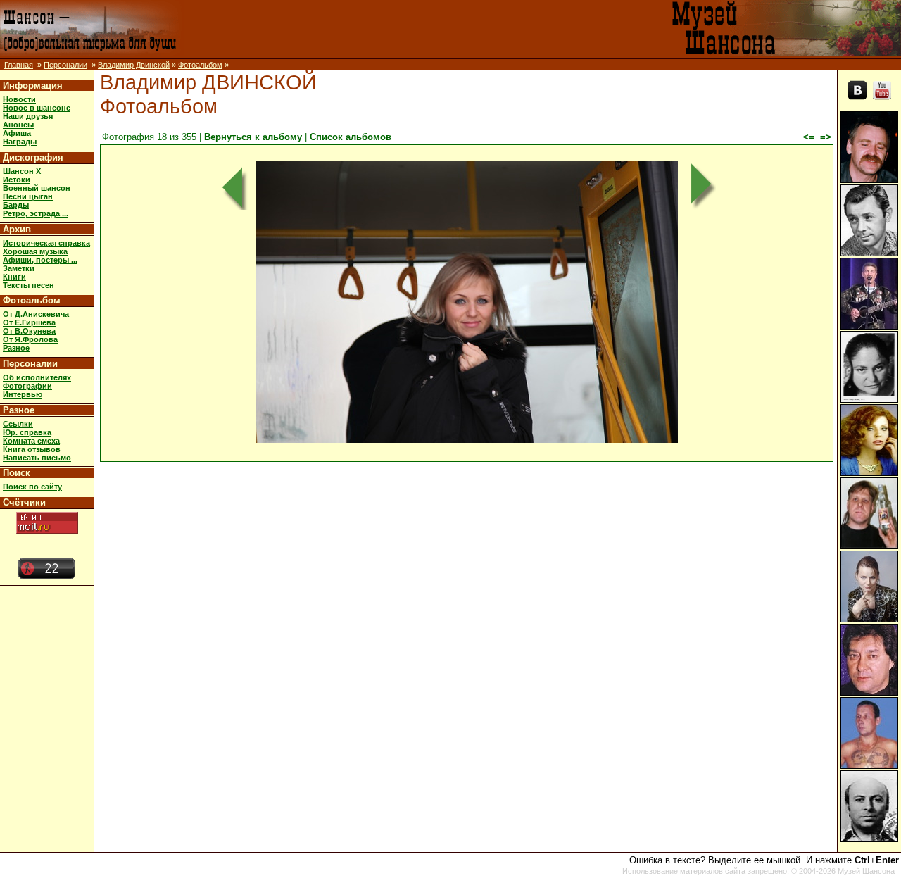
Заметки (18, 268)
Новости (19, 99)
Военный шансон (36, 188)
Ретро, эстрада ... (35, 213)
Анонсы (18, 124)
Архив (17, 229)
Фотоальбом (200, 65)
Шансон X (22, 171)
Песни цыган (28, 196)
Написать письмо (37, 457)
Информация (32, 85)
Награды (20, 141)
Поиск (16, 473)
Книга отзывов (32, 449)
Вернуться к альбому (253, 137)
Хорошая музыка (35, 251)
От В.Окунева (29, 331)
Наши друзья (28, 116)
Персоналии (65, 65)
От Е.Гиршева (29, 322)
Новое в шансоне (36, 108)
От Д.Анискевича (36, 314)
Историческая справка (46, 243)
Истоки (16, 179)
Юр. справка (27, 432)
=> (825, 137)
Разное (16, 348)
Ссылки (18, 424)
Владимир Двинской (134, 65)
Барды (16, 205)
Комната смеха (31, 441)
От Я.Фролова (30, 339)
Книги (14, 276)
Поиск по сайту (32, 486)
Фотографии (27, 386)
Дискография (33, 157)
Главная (18, 65)
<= (808, 137)
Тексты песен (28, 285)
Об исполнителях (37, 377)
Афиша (17, 133)
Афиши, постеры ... (40, 260)
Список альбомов (350, 137)
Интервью (22, 394)
